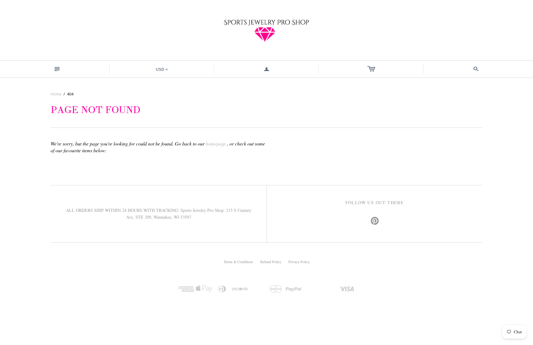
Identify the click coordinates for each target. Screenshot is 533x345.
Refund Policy (270, 261)
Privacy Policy (299, 261)
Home (56, 94)
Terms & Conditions (238, 261)
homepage (216, 143)
